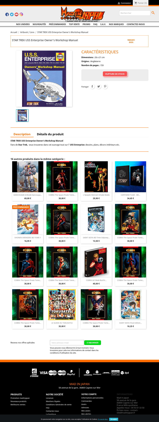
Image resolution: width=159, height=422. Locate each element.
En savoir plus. (103, 419)
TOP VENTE (74, 24)
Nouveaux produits (18, 401)
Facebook (7, 15)
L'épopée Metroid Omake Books (96, 195)
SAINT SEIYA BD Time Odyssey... (96, 237)
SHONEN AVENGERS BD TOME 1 (28, 237)
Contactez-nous (136, 24)
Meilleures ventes (18, 404)
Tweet (98, 86)
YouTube (16, 15)
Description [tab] (22, 134)
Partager (92, 86)
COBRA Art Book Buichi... (96, 280)
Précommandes (57, 24)
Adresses (85, 407)
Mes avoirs (85, 411)
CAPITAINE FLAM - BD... (130, 195)
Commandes (86, 401)
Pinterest (105, 86)
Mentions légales (53, 401)
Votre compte (89, 394)
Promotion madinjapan (20, 398)
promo (86, 24)
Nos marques (116, 24)
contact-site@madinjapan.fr (127, 411)
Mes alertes (86, 414)
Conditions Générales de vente (59, 404)
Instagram (21, 15)
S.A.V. (103, 24)
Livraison (49, 398)
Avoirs (83, 404)
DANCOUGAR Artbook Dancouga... (28, 195)
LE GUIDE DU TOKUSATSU (62, 323)
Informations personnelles (92, 398)
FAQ (95, 24)
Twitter (12, 15)
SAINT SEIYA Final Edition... (130, 323)
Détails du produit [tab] (50, 134)
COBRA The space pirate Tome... (62, 195)
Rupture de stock (115, 74)
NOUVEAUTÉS (39, 24)
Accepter (114, 419)
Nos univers (23, 24)
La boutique (51, 414)
